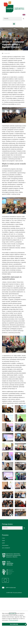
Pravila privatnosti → (14, 620)
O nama (3, 538)
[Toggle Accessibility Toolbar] (25, 624)
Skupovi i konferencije (11, 38)
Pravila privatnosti (5, 545)
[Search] (23, 18)
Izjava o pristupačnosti (6, 547)
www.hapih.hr (12, 613)
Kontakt (3, 540)
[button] (14, 23)
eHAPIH (3, 542)
